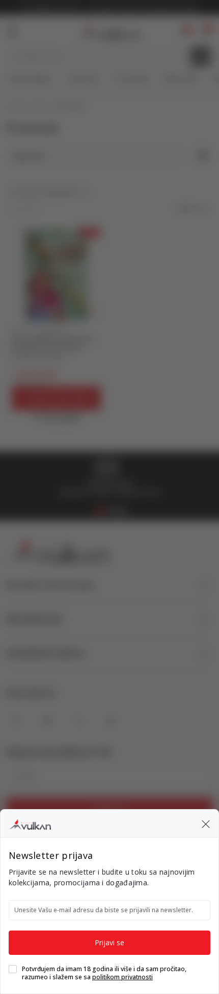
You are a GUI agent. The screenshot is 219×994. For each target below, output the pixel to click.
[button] (206, 823)
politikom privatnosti (122, 977)
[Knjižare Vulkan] (30, 823)
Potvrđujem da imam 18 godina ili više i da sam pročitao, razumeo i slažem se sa (104, 973)
